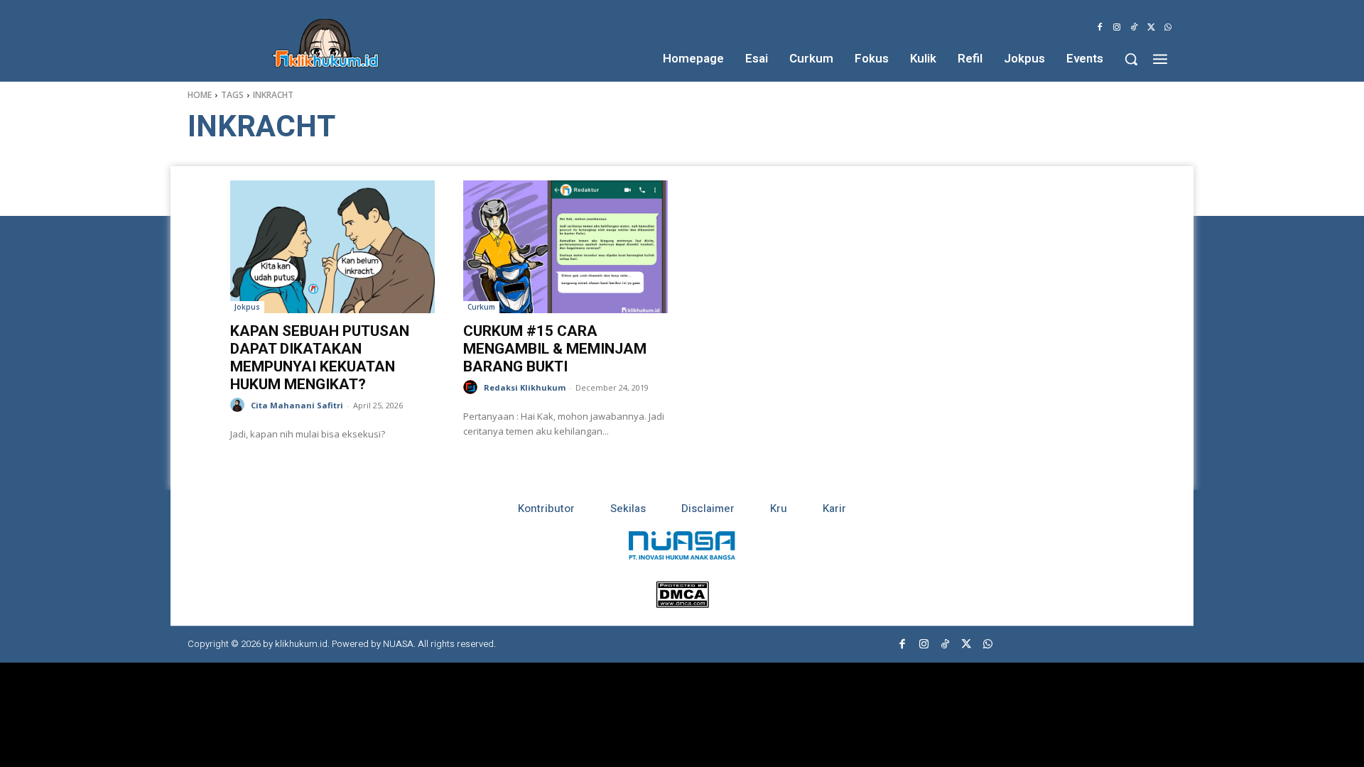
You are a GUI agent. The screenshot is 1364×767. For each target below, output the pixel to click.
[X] (1150, 27)
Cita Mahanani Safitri (297, 405)
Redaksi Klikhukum (524, 387)
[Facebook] (1099, 27)
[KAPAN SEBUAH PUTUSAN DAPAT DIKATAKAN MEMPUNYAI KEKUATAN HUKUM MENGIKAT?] (332, 246)
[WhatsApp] (1167, 27)
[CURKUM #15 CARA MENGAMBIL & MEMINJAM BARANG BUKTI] (565, 246)
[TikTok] (1133, 27)
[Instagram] (1116, 27)
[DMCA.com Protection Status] (682, 604)
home (200, 95)
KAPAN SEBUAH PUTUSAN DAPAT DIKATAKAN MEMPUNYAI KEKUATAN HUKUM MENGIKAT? (319, 357)
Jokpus (247, 307)
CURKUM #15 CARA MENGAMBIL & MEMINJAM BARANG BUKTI (554, 348)
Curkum (481, 307)
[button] (1131, 59)
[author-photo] (239, 405)
